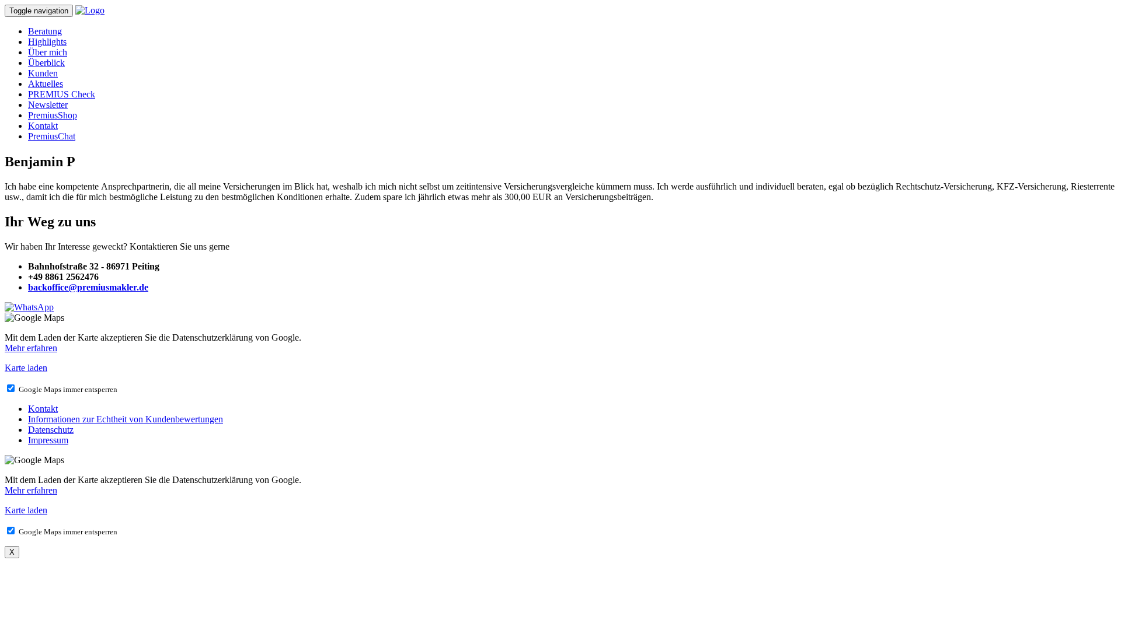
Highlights (47, 42)
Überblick (46, 63)
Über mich (47, 52)
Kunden (43, 73)
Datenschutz (51, 430)
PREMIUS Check (61, 94)
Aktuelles (45, 84)
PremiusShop (52, 115)
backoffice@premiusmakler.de (88, 287)
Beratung (45, 31)
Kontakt (43, 126)
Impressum (48, 440)
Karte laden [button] (26, 368)
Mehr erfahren (31, 348)
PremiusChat (51, 136)
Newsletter (48, 105)
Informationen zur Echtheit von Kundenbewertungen (125, 419)
